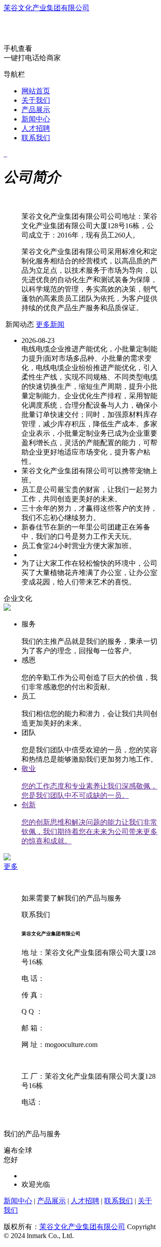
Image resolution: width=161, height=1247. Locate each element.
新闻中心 (35, 119)
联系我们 (35, 138)
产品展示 (35, 109)
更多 (11, 866)
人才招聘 (35, 128)
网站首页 (35, 91)
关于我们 (35, 100)
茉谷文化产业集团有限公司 (46, 8)
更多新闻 (50, 324)
